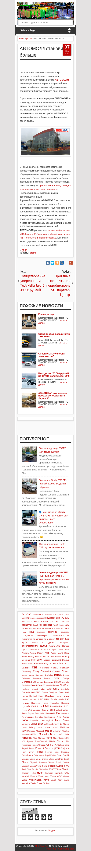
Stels (44, 766)
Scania (25, 759)
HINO (40, 699)
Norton (35, 745)
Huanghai (55, 703)
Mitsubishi (27, 738)
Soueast (25, 766)
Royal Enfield (50, 755)
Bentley (65, 656)
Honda (53, 699)
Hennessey (27, 699)
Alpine (24, 650)
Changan (64, 668)
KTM (59, 717)
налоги (57, 629)
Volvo (46, 779)
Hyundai (26, 706)
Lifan (40, 724)
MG (60, 734)
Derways (37, 678)
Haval (58, 696)
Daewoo (40, 675)
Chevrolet (46, 671)
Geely (56, 689)
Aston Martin (36, 653)
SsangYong (35, 766)
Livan (24, 727)
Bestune (26, 660)
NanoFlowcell (41, 741)
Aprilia (54, 650)
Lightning (48, 724)
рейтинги (52, 632)
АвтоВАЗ (26, 614)
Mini (67, 734)
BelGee (46, 656)
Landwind (26, 724)
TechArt (35, 769)
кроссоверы (45, 625)
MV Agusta (27, 741)
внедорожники (52, 618)
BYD (67, 663)
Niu (67, 741)
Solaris (59, 762)
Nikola (52, 741)
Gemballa (65, 689)
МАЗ (67, 625)
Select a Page (27, 30)
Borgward (56, 660)
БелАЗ (25, 618)
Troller (33, 773)
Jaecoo (36, 710)
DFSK (57, 678)
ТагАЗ (66, 635)
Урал (24, 642)
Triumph (25, 773)
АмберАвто (58, 615)
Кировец (65, 622)
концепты (27, 625)
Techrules (43, 769)
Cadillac (25, 668)
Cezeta (54, 668)
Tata (29, 769)
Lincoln (55, 724)
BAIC (60, 653)
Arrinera (25, 653)
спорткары (41, 635)
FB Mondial (47, 685)
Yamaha (26, 783)
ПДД (31, 632)
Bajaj (66, 653)
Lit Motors (64, 724)
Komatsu (39, 717)
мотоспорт (47, 628)
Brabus (65, 660)
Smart (51, 762)
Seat (38, 759)
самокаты (65, 632)
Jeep (52, 710)
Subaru (51, 766)
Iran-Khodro (56, 706)
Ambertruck (34, 650)
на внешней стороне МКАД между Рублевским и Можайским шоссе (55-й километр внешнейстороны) (45, 234)
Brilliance (38, 663)
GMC (38, 692)
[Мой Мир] (62, 263)
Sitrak (66, 759)
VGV (59, 776)
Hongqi (25, 703)
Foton (42, 689)
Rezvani (48, 752)
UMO (67, 773)
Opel (48, 745)
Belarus (38, 657)
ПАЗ (24, 632)
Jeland (59, 710)
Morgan (41, 738)
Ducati (40, 682)
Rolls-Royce (27, 755)
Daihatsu (49, 675)
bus (61, 663)
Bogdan (47, 660)
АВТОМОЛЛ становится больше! (45, 51)
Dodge (66, 678)
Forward (34, 689)
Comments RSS (66, 848)
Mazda (48, 731)
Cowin (24, 675)
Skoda (25, 762)
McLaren (57, 731)
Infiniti (46, 706)
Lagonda (34, 720)
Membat (65, 731)
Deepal (66, 675)
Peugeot (39, 748)
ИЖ (23, 622)
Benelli (58, 657)
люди (61, 625)
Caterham (44, 668)
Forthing (25, 689)
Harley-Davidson (46, 696)
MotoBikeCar (41, 846)
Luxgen (47, 727)
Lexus (34, 724)
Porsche (49, 748)
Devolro (47, 678)
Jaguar (45, 710)
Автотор (48, 615)
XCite (66, 780)
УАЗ (67, 639)
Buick (55, 663)
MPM (67, 738)
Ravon (31, 752)
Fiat (62, 685)
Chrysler (56, 671)
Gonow (45, 692)
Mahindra (64, 727)
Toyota (65, 769)
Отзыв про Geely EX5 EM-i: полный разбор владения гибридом (53, 483)
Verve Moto (43, 776)
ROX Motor (39, 755)
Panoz (31, 748)
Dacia (31, 675)
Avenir (53, 653)
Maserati (40, 731)
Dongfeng (27, 682)
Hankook (33, 696)
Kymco (66, 717)
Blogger (51, 830)
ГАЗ (63, 618)
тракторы (38, 639)
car (34, 667)
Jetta (24, 713)
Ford (66, 685)
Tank (24, 769)
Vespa (53, 776)
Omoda (42, 745)
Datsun (58, 675)
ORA (54, 745)
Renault (39, 752)
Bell (52, 657)
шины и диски (43, 642)
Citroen (65, 671)
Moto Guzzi (58, 738)
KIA (58, 713)
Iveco (24, 710)
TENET (52, 769)
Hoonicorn (35, 703)
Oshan (60, 745)
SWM (66, 766)
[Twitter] (52, 263)
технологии (27, 639)
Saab (59, 755)
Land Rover (62, 720)
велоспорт (39, 618)
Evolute (65, 682)
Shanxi (45, 759)
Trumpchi (58, 773)
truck (40, 772)
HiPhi (46, 699)
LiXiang (31, 727)
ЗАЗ (67, 618)
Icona (39, 706)
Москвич (37, 628)
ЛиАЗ (55, 625)
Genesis (26, 692)
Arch (67, 650)
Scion (32, 759)
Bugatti (47, 663)
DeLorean (26, 678)
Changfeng (26, 671)
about (43, 645)
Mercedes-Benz (47, 734)
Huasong (65, 703)
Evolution (26, 685)
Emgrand (48, 682)
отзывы (65, 628)
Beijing (31, 656)
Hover (45, 703)
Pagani (25, 748)
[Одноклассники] (57, 263)
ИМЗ (30, 622)
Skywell (33, 762)
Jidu (37, 713)
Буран (31, 618)
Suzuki (59, 766)
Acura (52, 646)
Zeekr (33, 783)
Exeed (33, 685)
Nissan (60, 741)
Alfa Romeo (63, 646)
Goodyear (53, 692)
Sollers (66, 762)
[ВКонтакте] (48, 263)
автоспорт (38, 614)
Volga (24, 780)
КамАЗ (44, 621)
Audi (47, 653)
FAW (39, 685)
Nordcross (26, 745)
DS (34, 682)
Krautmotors (49, 717)
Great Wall (64, 692)
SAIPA (66, 755)
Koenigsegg (28, 717)
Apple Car (45, 650)
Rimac (56, 752)
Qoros (66, 748)
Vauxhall (25, 776)
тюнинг (59, 639)
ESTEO (57, 682)
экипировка (64, 643)
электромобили (30, 646)
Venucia (33, 776)
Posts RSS (50, 848)
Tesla (58, 769)
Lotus (39, 727)
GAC (49, 689)
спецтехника (28, 635)
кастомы (55, 621)
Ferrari (56, 685)
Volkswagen (35, 779)
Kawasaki (50, 713)
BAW (24, 656)
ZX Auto (46, 783)
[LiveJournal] (66, 263)
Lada (25, 720)
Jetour (66, 710)
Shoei (51, 759)
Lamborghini (47, 720)
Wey (60, 780)
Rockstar (65, 752)
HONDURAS (63, 699)
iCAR (33, 706)
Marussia (31, 731)
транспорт (49, 639)
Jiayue (31, 713)
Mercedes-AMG (29, 734)
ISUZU (66, 706)
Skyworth (43, 762)
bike (33, 659)
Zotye (39, 783)
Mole (35, 738)
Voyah (53, 780)
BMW (39, 659)
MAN (24, 731)
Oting (67, 745)
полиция (41, 632)
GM (32, 692)
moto (49, 737)
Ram (24, 752)
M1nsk (56, 727)
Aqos (61, 650)
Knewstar (65, 713)
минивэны (27, 628)
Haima (25, 696)
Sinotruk (59, 759)
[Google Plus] (71, 263)
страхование (55, 635)
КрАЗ (35, 625)
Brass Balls (27, 664)
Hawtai (66, 696)
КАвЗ (36, 622)
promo (33, 252)
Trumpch (49, 773)
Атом (67, 615)
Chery (36, 671)
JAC (30, 710)
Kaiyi (42, 713)
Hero (35, 699)
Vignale (66, 776)
